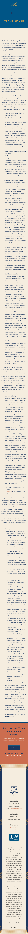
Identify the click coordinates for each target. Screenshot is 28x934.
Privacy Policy (14, 828)
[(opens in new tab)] (14, 837)
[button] (14, 747)
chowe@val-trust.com (16, 808)
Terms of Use (14, 830)
